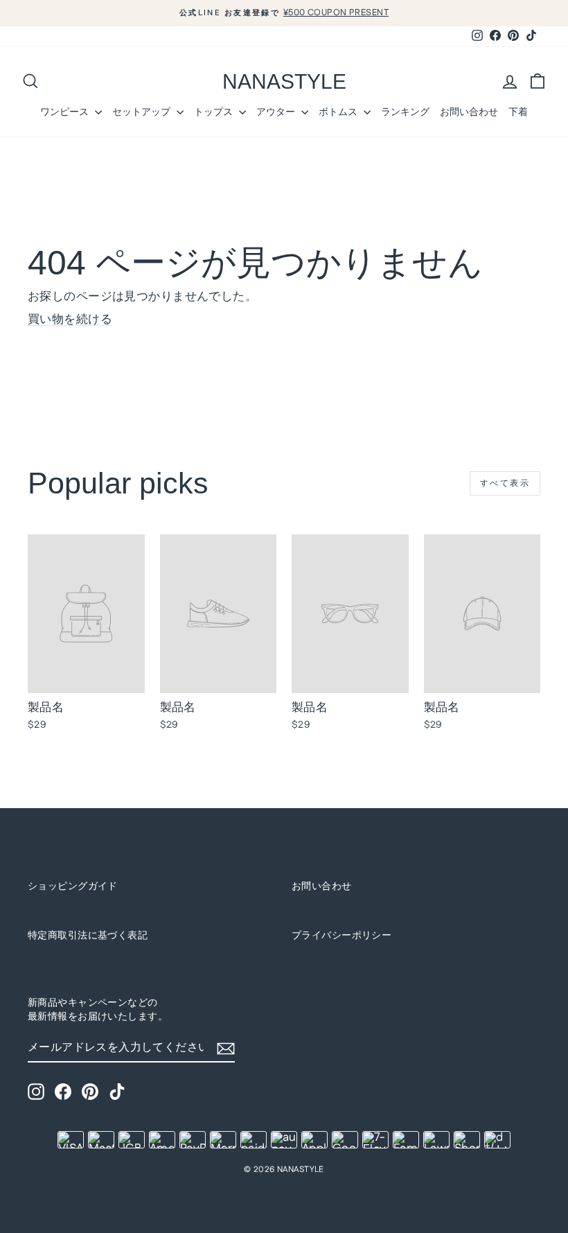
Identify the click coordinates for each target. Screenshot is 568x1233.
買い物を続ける (70, 319)
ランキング (405, 111)
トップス (215, 111)
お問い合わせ (469, 111)
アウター (277, 111)
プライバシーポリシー (341, 936)
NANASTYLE (284, 81)
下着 (518, 111)
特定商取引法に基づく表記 (88, 936)
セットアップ (142, 111)
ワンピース (65, 111)
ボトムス (339, 111)
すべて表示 (505, 483)
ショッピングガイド (73, 886)
